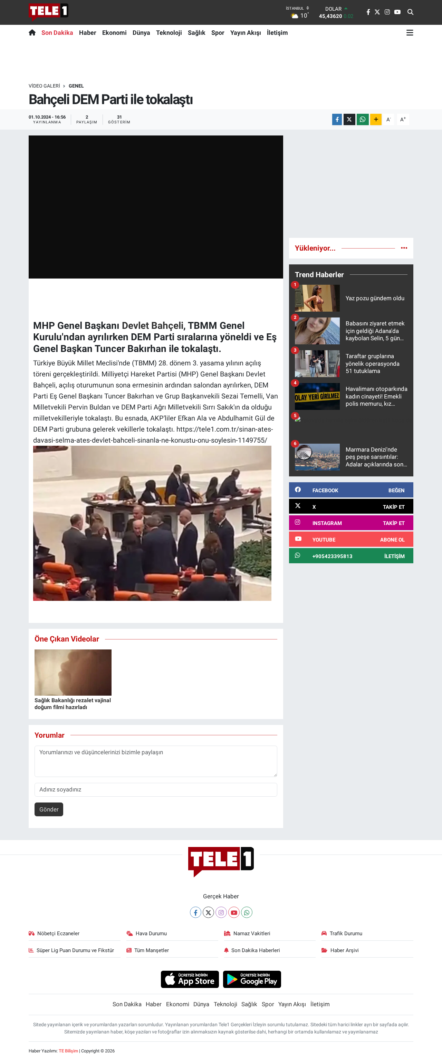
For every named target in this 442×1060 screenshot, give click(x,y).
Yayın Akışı (245, 32)
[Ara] (410, 12)
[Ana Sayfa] (34, 32)
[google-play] (252, 979)
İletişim (277, 32)
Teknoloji (169, 32)
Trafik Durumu (346, 933)
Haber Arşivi (344, 950)
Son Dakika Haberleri (255, 950)
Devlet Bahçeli (152, 325)
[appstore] (189, 979)
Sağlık (196, 32)
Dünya (141, 32)
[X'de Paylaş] (349, 119)
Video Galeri (44, 86)
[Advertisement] (351, 183)
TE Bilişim (68, 1050)
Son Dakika (57, 32)
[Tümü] (404, 247)
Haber (87, 32)
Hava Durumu (151, 933)
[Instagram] (221, 912)
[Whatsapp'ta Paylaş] (363, 119)
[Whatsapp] (246, 912)
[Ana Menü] (409, 32)
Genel (76, 86)
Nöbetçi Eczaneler (58, 933)
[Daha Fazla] (376, 119)
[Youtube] (234, 912)
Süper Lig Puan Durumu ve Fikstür (75, 950)
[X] (208, 912)
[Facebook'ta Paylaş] (337, 119)
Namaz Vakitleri (251, 933)
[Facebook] (195, 912)
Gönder (49, 809)
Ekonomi (114, 32)
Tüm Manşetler (151, 950)
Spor (217, 32)
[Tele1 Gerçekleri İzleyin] (48, 12)
